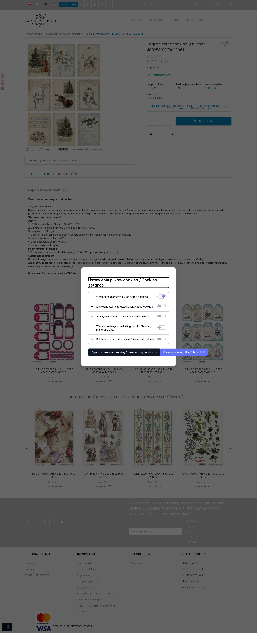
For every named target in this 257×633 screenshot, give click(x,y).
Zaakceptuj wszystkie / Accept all (184, 352)
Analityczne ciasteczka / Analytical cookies (122, 316)
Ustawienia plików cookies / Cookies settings (122, 282)
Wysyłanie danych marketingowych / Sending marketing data (123, 327)
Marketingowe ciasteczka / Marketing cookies (124, 306)
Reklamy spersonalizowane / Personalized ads (125, 339)
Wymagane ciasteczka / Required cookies (122, 296)
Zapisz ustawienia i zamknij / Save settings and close (124, 352)
